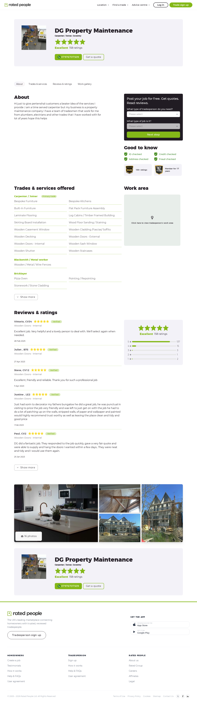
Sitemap (157, 696)
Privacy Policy (134, 696)
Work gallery (85, 84)
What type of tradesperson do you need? (150, 109)
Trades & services (38, 84)
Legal (132, 681)
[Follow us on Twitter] (178, 696)
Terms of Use (119, 696)
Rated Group (136, 665)
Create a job (13, 660)
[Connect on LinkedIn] (188, 696)
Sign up (72, 660)
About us (134, 660)
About (19, 84)
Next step (153, 134)
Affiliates (133, 676)
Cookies (147, 696)
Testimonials (14, 665)
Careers (133, 671)
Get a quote (93, 57)
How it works (14, 671)
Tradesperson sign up (26, 635)
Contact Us (168, 696)
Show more (27, 297)
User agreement (16, 681)
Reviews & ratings (62, 84)
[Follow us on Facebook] (183, 696)
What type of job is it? (139, 121)
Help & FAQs (14, 676)
